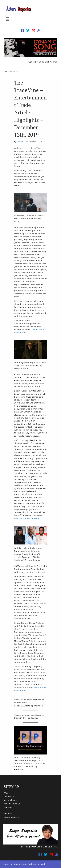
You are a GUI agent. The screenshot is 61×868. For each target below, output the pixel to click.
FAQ (6, 793)
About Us (8, 814)
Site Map (8, 807)
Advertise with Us (12, 804)
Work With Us (10, 800)
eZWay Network (11, 817)
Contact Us (9, 797)
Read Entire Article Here (26, 518)
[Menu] (7, 19)
